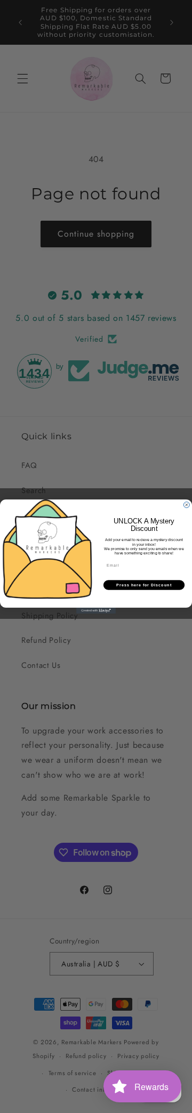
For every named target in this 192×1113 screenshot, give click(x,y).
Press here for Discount (144, 585)
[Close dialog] (186, 505)
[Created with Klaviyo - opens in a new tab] (96, 611)
